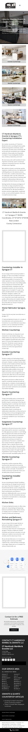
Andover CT (5, 674)
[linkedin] (14, 660)
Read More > (5, 46)
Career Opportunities (7, 719)
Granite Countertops (14, 61)
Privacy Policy (13, 724)
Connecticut (17, 223)
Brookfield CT (5, 688)
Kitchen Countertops (14, 125)
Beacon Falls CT (18, 678)
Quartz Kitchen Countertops (8, 715)
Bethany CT (17, 679)
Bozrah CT (4, 683)
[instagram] (6, 660)
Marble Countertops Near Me (11, 727)
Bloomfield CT (17, 683)
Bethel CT (4, 681)
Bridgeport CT (17, 685)
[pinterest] (8, 660)
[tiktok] (11, 660)
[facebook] (3, 660)
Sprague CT (12, 215)
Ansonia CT (17, 674)
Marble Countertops (14, 83)
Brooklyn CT (17, 688)
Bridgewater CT (6, 687)
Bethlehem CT (17, 681)
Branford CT (5, 685)
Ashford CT (4, 676)
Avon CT (16, 676)
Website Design (5, 722)
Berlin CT (4, 679)
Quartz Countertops (14, 105)
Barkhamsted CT (6, 678)
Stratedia (13, 722)
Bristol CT (16, 687)
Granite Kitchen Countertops (8, 712)
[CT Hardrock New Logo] (10, 2)
